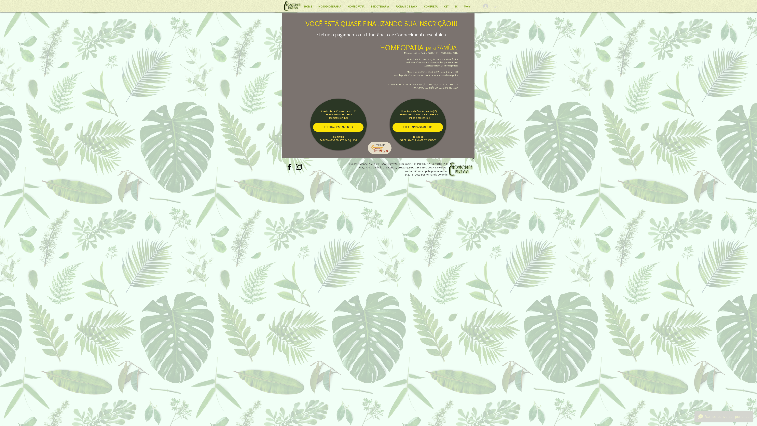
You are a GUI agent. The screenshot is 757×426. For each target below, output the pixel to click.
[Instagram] (299, 167)
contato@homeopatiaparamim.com (426, 171)
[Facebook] (289, 167)
